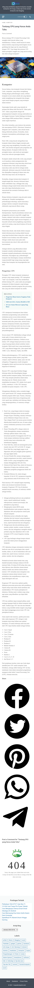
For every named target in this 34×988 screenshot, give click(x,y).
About (8, 981)
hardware (26, 943)
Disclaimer (15, 981)
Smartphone (17, 957)
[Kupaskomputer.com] (17, 3)
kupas (28, 950)
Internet (24, 947)
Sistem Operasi (7, 957)
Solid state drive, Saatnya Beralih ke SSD (18, 302)
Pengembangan (7, 954)
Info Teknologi (16, 947)
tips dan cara (19, 961)
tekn (4, 961)
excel (23, 940)
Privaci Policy (24, 981)
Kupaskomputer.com (20, 985)
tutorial (15, 964)
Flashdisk (6, 943)
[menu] (4, 17)
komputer (21, 950)
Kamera (5, 950)
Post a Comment (7, 33)
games (19, 943)
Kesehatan (13, 950)
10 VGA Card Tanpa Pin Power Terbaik (15, 906)
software (26, 957)
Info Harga (6, 947)
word (4, 968)
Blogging (17, 940)
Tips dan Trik (6, 964)
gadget (13, 943)
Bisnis (10, 940)
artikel (5, 940)
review (23, 954)
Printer (17, 954)
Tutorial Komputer (24, 964)
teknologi (10, 961)
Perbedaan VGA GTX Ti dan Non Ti (13, 904)
